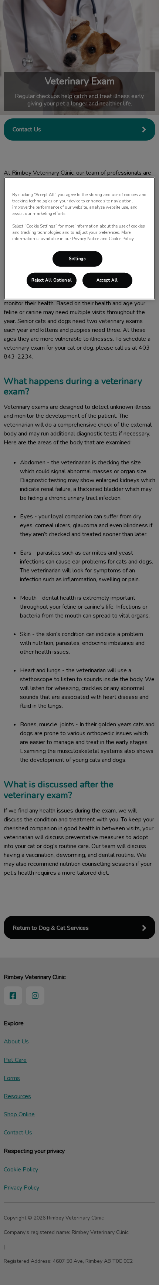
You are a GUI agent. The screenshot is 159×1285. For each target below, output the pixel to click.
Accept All (107, 280)
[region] (79, 238)
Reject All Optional (51, 280)
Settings (77, 259)
